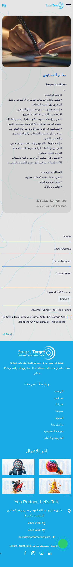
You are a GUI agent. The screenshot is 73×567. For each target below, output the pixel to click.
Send (9, 334)
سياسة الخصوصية (53, 431)
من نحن (58, 397)
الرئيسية (58, 391)
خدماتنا (59, 404)
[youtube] (41, 553)
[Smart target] (54, 5)
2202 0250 (34, 529)
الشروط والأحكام (53, 437)
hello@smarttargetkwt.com (34, 536)
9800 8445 (34, 522)
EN (4, 5)
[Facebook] (25, 553)
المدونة (59, 417)
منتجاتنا (59, 411)
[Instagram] (33, 553)
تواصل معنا (57, 424)
